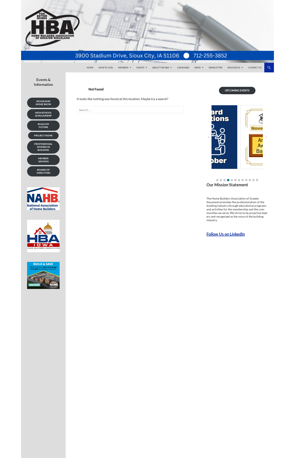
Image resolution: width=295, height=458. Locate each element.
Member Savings (43, 160)
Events (140, 67)
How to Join (106, 67)
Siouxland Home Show (43, 103)
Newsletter (215, 67)
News (197, 67)
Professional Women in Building (43, 146)
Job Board (183, 67)
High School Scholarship (43, 114)
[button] (217, 180)
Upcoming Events (237, 90)
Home (90, 67)
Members (123, 67)
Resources (234, 67)
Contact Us (255, 67)
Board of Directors (43, 171)
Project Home (43, 135)
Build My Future (43, 126)
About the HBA (160, 67)
